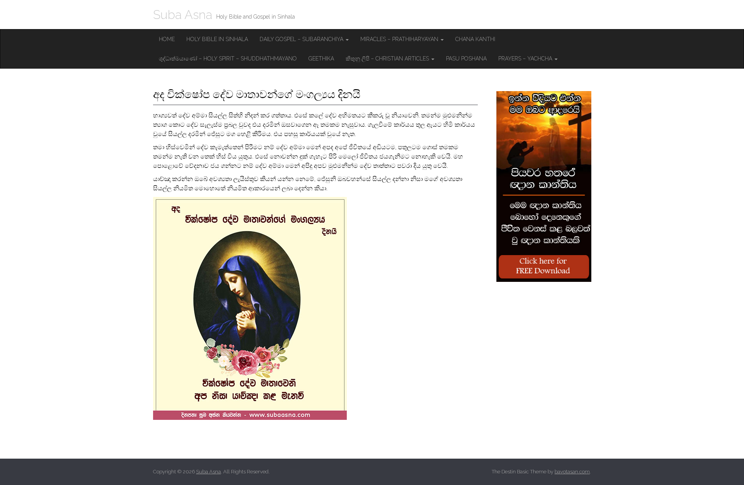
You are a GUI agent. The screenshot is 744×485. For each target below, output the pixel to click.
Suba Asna (182, 14)
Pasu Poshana (466, 58)
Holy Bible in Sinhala (217, 39)
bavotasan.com (572, 472)
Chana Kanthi (475, 39)
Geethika (321, 58)
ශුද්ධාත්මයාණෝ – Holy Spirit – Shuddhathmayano (228, 58)
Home (167, 39)
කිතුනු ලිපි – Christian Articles (388, 58)
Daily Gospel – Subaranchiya (302, 39)
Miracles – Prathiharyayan (400, 39)
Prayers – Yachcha (526, 58)
